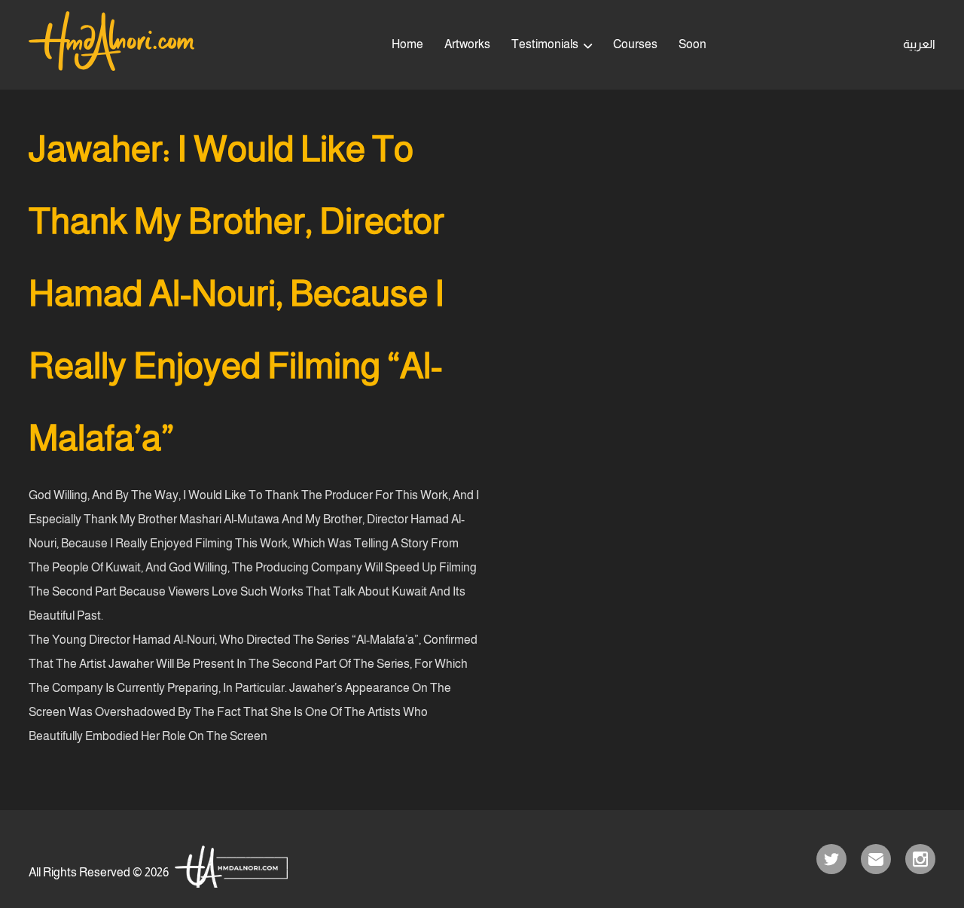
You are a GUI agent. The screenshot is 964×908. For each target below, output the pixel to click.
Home (407, 44)
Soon (692, 44)
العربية (919, 44)
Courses (635, 44)
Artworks (467, 44)
